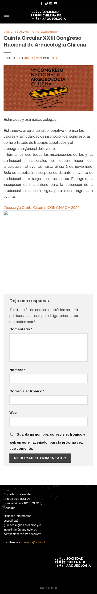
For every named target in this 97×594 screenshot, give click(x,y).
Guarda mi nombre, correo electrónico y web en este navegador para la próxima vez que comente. (47, 441)
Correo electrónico (26, 391)
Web (13, 412)
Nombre (17, 370)
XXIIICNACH (49, 31)
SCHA (54, 58)
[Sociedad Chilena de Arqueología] (49, 15)
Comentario (20, 329)
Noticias (32, 31)
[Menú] (6, 15)
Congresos (13, 31)
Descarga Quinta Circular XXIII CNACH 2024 (42, 208)
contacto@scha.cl (32, 542)
